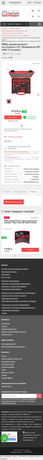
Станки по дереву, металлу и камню (14, 296)
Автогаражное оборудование (11, 289)
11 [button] (30, 256)
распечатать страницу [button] (13, 54)
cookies (14, 456)
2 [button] (13, 256)
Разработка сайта (16, 452)
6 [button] (21, 256)
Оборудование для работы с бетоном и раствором (19, 301)
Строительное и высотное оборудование (15, 305)
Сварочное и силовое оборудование (14, 286)
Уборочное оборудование (10, 281)
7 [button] (22, 256)
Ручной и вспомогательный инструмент (15, 269)
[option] (21, 82)
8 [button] (24, 256)
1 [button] (11, 256)
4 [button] (17, 256)
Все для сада (6, 277)
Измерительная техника (10, 298)
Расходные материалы (9, 272)
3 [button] (15, 256)
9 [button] (26, 256)
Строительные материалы (10, 310)
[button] (21, 125)
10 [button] (28, 256)
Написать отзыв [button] (14, 202)
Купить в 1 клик (13, 120)
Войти (29, 2)
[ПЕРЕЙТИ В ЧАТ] (4, 438)
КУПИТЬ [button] (14, 117)
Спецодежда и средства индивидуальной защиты (18, 308)
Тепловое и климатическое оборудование (16, 284)
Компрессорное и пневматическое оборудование (18, 293)
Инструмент (6, 274)
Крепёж (4, 313)
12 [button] (32, 256)
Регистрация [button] (37, 2)
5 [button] (19, 256)
